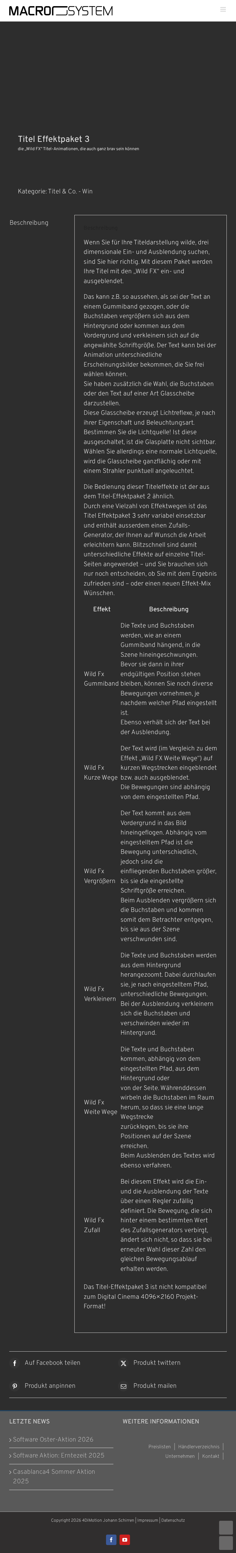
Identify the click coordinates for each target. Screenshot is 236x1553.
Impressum (147, 1520)
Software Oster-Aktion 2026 (53, 1440)
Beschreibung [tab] (29, 223)
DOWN (226, 1543)
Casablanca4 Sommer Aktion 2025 (54, 1477)
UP (226, 1528)
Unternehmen (180, 1457)
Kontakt (210, 1457)
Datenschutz (173, 1520)
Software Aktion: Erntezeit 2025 (58, 1456)
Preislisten (159, 1447)
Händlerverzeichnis (198, 1447)
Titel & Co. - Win (70, 192)
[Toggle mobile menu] (223, 9)
